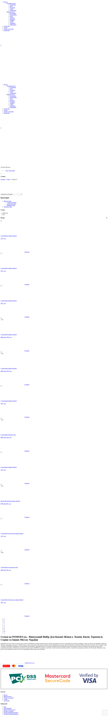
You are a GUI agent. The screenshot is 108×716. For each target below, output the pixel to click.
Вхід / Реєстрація (10, 170)
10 (4, 631)
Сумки (5, 27)
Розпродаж (7, 30)
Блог (5, 707)
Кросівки (12, 7)
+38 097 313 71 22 (29, 663)
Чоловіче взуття (11, 3)
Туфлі (11, 9)
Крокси (12, 17)
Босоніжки (13, 4)
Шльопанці (13, 10)
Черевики (12, 23)
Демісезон (5, 213)
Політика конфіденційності (11, 714)
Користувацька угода (9, 709)
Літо (3, 214)
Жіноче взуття (11, 12)
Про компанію (8, 708)
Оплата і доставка (8, 711)
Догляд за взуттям (8, 29)
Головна (3, 179)
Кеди (11, 6)
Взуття (5, 2)
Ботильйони (13, 14)
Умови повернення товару (11, 712)
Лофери (12, 20)
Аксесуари (7, 26)
